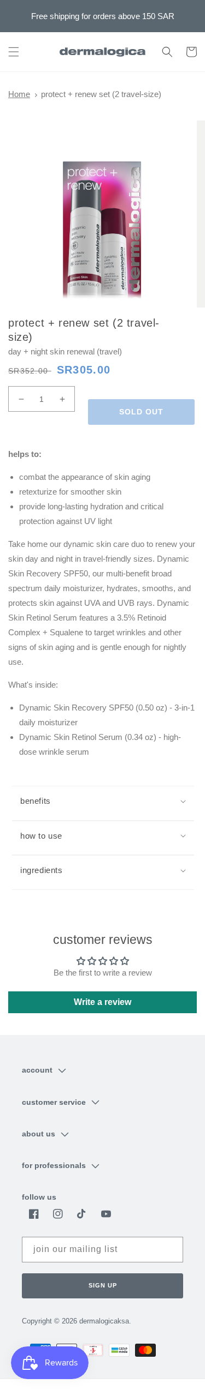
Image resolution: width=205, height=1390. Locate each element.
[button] (14, 52)
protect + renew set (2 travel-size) (101, 94)
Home (19, 94)
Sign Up (103, 1285)
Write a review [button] (102, 1002)
